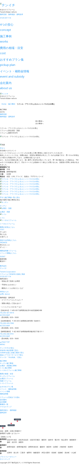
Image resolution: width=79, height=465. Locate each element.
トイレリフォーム (6, 383)
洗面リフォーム (6, 381)
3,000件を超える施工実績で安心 (12, 352)
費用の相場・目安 (6, 374)
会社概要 (3, 402)
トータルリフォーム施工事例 (10, 370)
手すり (2, 148)
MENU (2, 344)
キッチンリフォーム (7, 376)
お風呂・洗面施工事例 (8, 365)
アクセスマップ (6, 407)
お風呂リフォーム (6, 378)
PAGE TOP (5, 342)
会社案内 (3, 400)
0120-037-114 (5, 276)
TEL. (7, 313)
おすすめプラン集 (6, 387)
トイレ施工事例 (6, 368)
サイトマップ (5, 459)
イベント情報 (5, 391)
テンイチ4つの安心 (7, 348)
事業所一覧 (4, 404)
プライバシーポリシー (8, 457)
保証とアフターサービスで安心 (11, 355)
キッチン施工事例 (6, 363)
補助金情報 (4, 394)
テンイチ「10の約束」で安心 (11, 357)
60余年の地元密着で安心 (9, 350)
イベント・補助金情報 (8, 389)
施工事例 (3, 361)
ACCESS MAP (5, 315)
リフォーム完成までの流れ (10, 397)
